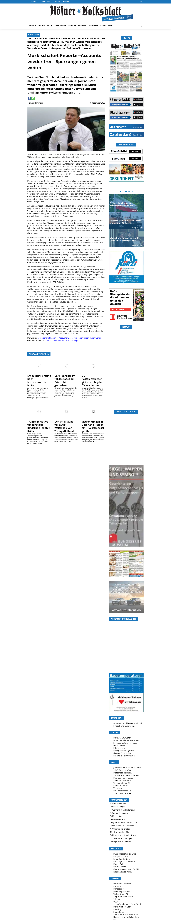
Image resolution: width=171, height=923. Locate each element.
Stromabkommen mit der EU (126, 775)
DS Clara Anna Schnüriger (121, 838)
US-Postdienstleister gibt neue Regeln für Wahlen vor (92, 380)
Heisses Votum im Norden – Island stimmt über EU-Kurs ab (125, 221)
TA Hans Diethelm (117, 819)
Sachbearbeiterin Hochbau (125, 743)
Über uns (92, 25)
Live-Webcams (45, 2)
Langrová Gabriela (121, 856)
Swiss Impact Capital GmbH (125, 854)
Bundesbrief (118, 889)
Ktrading (117, 909)
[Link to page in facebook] (29, 98)
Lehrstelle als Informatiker (124, 755)
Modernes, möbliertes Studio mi (127, 723)
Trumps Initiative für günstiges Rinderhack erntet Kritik (38, 426)
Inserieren (59, 25)
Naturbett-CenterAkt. (122, 883)
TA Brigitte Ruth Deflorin (120, 841)
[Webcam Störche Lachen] (126, 659)
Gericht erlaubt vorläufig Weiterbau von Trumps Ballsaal (64, 426)
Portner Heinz (119, 866)
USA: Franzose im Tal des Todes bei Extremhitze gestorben (64, 380)
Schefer (116, 899)
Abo (49, 25)
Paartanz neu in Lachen (123, 778)
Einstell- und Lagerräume (124, 726)
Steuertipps (118, 912)
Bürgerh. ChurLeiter (122, 738)
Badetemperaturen (121, 891)
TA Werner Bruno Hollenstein (122, 810)
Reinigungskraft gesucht (124, 750)
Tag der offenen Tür (122, 783)
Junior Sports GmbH (122, 859)
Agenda (82, 25)
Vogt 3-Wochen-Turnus (123, 896)
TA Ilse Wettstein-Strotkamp (122, 825)
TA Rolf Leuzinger (117, 806)
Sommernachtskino (122, 780)
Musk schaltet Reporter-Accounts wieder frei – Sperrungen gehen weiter (69, 338)
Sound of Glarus (120, 785)
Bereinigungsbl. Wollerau (124, 861)
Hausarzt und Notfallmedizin (126, 917)
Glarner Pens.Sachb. (122, 753)
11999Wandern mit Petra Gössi (127, 904)
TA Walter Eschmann (119, 813)
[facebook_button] (141, 1)
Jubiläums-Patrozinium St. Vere (127, 767)
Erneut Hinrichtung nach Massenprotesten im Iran (39, 380)
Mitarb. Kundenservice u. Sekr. (126, 740)
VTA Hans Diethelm (118, 803)
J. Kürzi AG (117, 886)
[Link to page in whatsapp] (33, 98)
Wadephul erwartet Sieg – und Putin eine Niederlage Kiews (124, 239)
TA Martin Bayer (117, 816)
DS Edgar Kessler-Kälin (119, 832)
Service (71, 25)
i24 (114, 919)
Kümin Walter (119, 864)
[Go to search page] (140, 26)
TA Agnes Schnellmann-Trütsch (123, 822)
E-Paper (56, 2)
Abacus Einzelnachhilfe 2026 (125, 914)
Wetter (34, 2)
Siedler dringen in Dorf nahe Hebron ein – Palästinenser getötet (93, 426)
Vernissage (118, 788)
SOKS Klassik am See (122, 770)
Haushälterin (119, 745)
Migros (116, 901)
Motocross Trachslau (122, 772)
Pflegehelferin (119, 748)
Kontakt (66, 2)
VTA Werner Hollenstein (120, 829)
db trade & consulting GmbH (126, 869)
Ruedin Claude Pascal (122, 872)
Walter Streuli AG (120, 894)
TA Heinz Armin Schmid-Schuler (123, 835)
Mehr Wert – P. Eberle (122, 907)
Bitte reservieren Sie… (122, 790)
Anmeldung (106, 25)
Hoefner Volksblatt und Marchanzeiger (62, 340)
